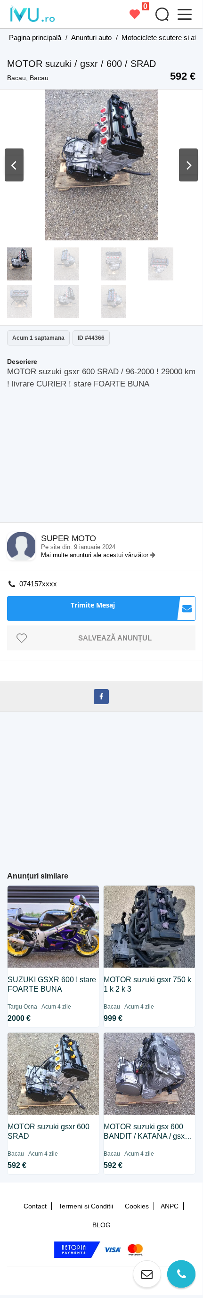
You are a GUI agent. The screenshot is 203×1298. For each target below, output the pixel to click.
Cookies (137, 1206)
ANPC (170, 1206)
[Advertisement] (105, 459)
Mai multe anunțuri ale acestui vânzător (95, 555)
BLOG (101, 1225)
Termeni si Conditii (85, 1206)
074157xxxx (38, 584)
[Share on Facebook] (101, 696)
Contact (35, 1206)
